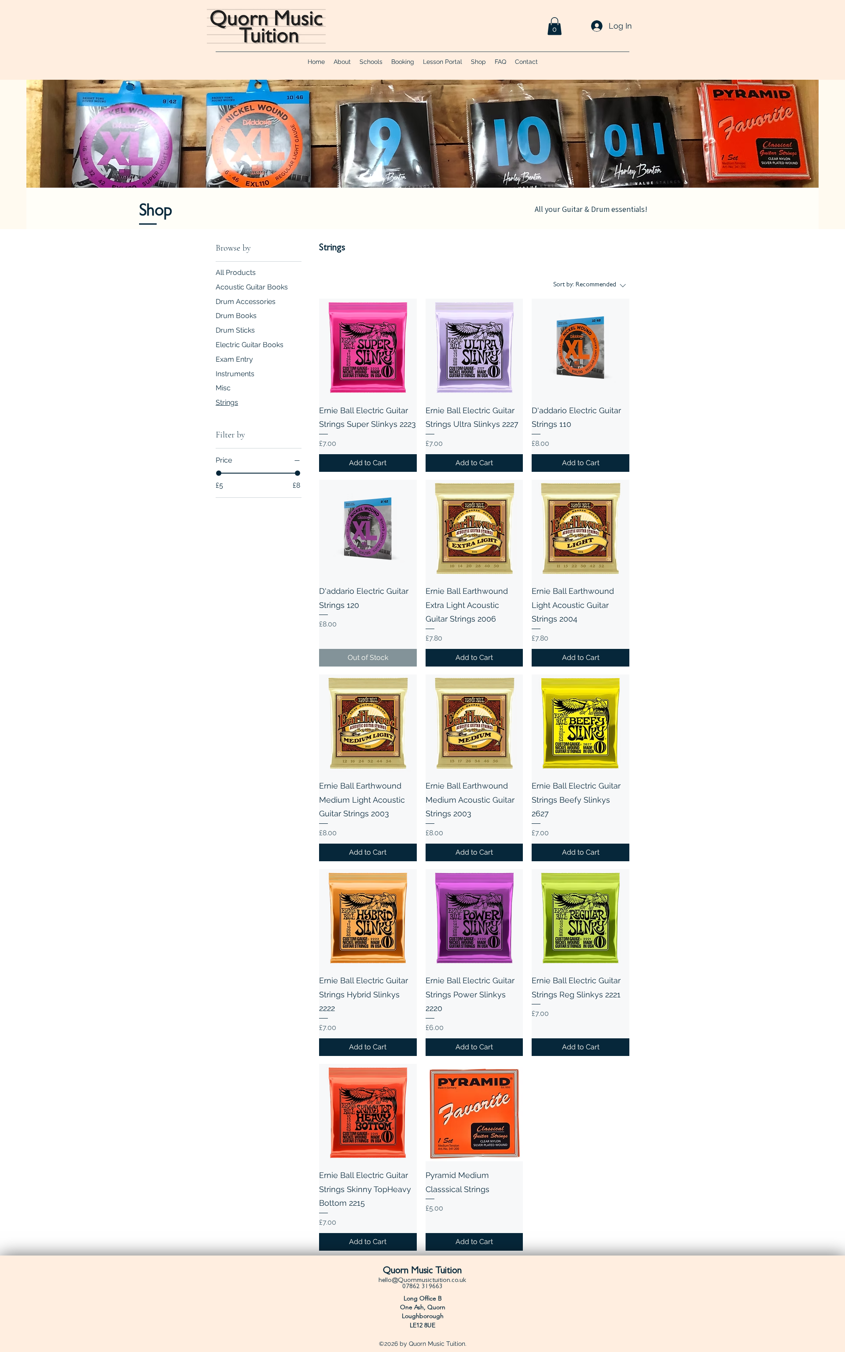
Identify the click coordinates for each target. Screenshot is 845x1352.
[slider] (218, 473)
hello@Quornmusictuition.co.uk (422, 1281)
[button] (554, 26)
